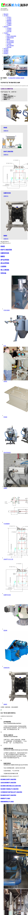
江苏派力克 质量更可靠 (7, 88)
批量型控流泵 (10, 37)
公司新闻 (9, 28)
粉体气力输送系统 (11, 36)
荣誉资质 (9, 22)
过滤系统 (9, 44)
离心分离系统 (10, 45)
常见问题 (9, 31)
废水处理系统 (10, 42)
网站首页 (6, 14)
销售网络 (9, 20)
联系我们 (6, 53)
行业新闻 (9, 29)
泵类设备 (9, 47)
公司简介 (9, 17)
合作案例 (6, 50)
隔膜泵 (8, 39)
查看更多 (6, 130)
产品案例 (9, 25)
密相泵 (8, 34)
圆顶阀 (22, 78)
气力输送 (9, 18)
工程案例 (9, 23)
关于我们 (6, 15)
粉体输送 (18, 78)
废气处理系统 (10, 40)
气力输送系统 (11, 78)
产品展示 (6, 33)
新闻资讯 (6, 26)
